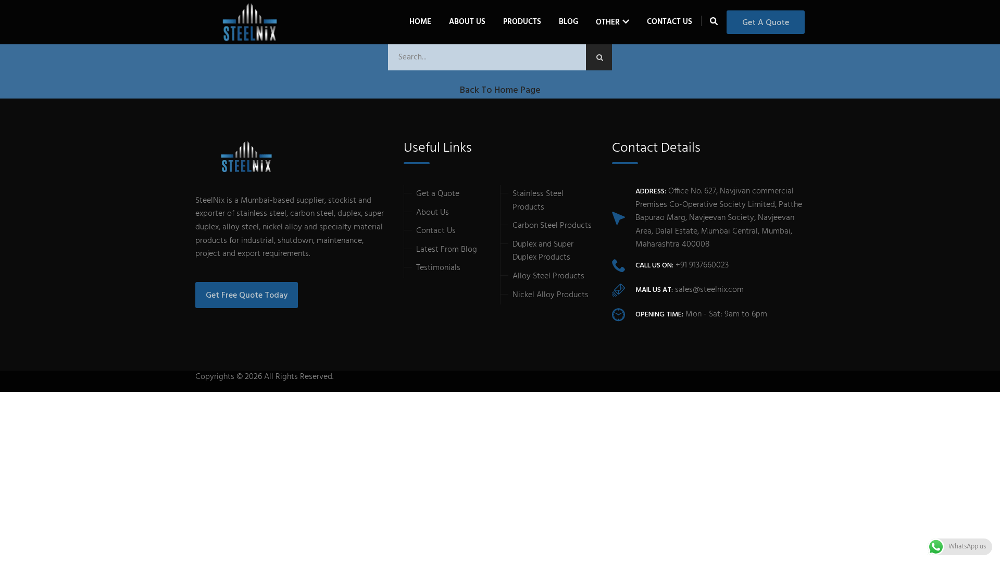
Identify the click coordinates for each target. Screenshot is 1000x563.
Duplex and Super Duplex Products (542, 251)
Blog (568, 22)
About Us (467, 22)
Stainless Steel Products (538, 200)
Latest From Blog (446, 249)
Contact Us (669, 22)
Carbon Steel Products (552, 225)
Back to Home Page (500, 90)
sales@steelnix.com (709, 290)
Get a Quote (765, 23)
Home (420, 22)
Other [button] (608, 22)
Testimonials (438, 268)
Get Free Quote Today (247, 295)
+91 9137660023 (702, 265)
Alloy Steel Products (548, 276)
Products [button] (522, 22)
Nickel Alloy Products (550, 295)
